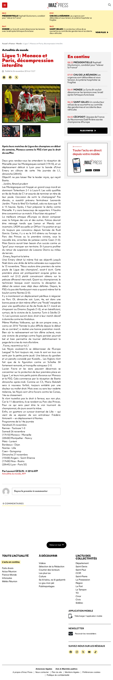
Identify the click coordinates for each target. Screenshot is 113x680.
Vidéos (42, 563)
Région (79, 583)
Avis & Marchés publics (66, 669)
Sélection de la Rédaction (51, 567)
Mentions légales (72, 672)
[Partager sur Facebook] (10, 77)
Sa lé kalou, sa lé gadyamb (52, 580)
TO (77, 593)
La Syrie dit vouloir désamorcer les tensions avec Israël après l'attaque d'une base (23, 30)
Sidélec (79, 603)
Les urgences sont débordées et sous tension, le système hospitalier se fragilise (71, 18)
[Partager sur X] (16, 77)
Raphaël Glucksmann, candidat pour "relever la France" (23, 17)
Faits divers (7, 568)
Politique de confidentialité (58, 675)
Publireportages (46, 587)
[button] (4, 5)
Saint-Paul (81, 570)
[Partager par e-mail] (4, 77)
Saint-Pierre (81, 577)
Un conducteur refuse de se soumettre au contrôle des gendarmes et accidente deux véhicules (71, 31)
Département (82, 563)
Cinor (78, 596)
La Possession (83, 580)
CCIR (78, 573)
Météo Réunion (9, 582)
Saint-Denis (81, 567)
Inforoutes (7, 578)
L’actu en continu (11, 562)
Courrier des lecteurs (49, 570)
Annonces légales (44, 669)
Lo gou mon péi (46, 583)
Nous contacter (42, 672)
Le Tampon (81, 590)
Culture (42, 577)
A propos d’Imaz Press (22, 672)
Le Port (79, 587)
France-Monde (9, 575)
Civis (78, 600)
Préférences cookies (91, 672)
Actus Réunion (9, 572)
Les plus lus (45, 573)
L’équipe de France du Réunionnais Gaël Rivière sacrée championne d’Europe (86, 119)
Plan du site (57, 672)
